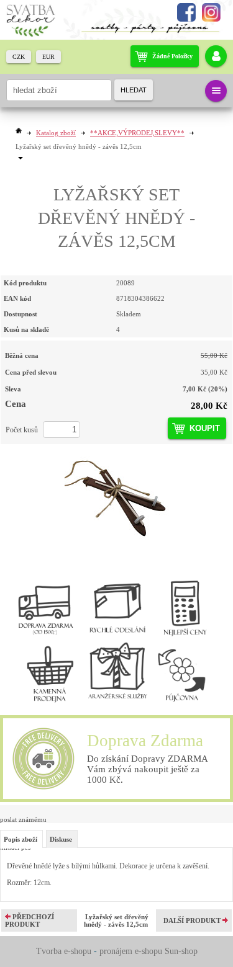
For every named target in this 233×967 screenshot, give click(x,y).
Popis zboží (20, 839)
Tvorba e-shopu (63, 951)
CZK (18, 56)
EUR (48, 56)
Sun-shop (181, 951)
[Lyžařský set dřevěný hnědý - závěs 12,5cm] (116, 497)
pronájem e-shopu (130, 951)
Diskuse (61, 839)
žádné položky (172, 56)
